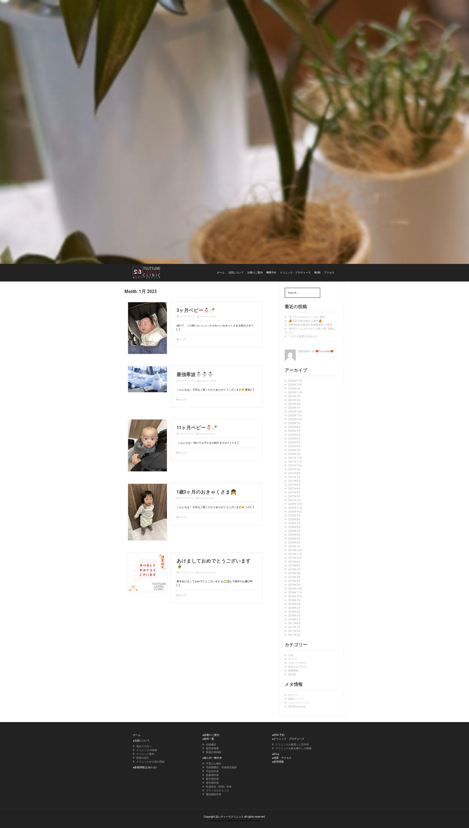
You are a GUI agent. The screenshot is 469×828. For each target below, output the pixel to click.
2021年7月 (294, 477)
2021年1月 (294, 500)
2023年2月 (294, 403)
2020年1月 (294, 546)
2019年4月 (294, 577)
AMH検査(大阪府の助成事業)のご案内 (310, 324)
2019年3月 (294, 580)
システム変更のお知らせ (303, 336)
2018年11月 (295, 592)
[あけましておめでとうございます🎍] (147, 572)
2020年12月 (295, 504)
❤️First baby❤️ (324, 351)
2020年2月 (294, 542)
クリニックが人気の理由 (150, 761)
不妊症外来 (212, 771)
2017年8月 (294, 623)
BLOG (317, 272)
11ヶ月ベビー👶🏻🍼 (197, 427)
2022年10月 (295, 419)
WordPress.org (296, 706)
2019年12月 (295, 550)
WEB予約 (271, 272)
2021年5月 (294, 484)
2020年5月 (294, 530)
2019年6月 (294, 573)
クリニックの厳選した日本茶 (292, 744)
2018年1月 (294, 619)
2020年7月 (294, 523)
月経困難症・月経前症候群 (221, 767)
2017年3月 (294, 631)
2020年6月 (294, 527)
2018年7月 (294, 600)
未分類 (183, 339)
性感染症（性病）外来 (219, 786)
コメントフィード (298, 702)
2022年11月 (295, 415)
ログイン (293, 694)
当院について (236, 272)
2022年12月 (295, 411)
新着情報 (293, 670)
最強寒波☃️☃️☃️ (195, 374)
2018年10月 (295, 596)
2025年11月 (295, 380)
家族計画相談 (213, 752)
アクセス (329, 272)
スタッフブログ (297, 662)
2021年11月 (295, 461)
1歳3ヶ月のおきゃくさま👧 (206, 492)
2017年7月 (294, 627)
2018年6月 (294, 604)
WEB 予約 (279, 734)
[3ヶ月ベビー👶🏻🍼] (147, 327)
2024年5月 (294, 388)
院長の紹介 (142, 757)
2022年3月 (294, 446)
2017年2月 (294, 634)
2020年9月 (294, 515)
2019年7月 (294, 569)
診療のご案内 (255, 272)
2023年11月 (295, 392)
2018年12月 (295, 588)
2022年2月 (294, 450)
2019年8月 (294, 565)
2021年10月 (295, 465)
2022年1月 (294, 453)
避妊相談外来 (213, 794)
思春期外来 (212, 775)
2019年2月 (294, 584)
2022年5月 (294, 438)
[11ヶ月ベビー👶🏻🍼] (147, 445)
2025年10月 (295, 384)
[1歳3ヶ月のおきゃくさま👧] (147, 511)
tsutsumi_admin (208, 316)
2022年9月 (294, 423)
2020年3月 (294, 538)
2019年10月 (295, 557)
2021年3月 (294, 492)
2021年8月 (294, 473)
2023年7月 (294, 396)
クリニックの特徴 (146, 750)
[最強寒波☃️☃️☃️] (147, 379)
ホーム (221, 272)
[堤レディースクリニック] (146, 272)
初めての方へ (144, 746)
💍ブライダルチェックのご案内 (307, 317)
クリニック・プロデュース (295, 272)
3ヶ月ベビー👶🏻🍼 (196, 310)
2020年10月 (295, 511)
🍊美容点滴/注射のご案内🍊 (305, 320)
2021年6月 (294, 480)
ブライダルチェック (217, 790)
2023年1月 (294, 407)
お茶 (290, 655)
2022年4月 (294, 442)
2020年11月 (295, 507)
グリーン (293, 659)
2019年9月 (294, 561)
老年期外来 (212, 782)
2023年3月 (294, 400)
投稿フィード (296, 698)
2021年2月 (294, 496)
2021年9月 (294, 469)
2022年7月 (294, 430)
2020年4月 (294, 534)
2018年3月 (294, 615)
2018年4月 (294, 611)
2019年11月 (295, 554)
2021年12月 (295, 457)
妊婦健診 (211, 744)
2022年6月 (294, 434)
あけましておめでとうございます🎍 (214, 563)
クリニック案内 (145, 753)
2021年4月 (294, 488)
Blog (276, 753)
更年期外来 (212, 778)
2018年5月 (294, 607)
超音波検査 (212, 748)
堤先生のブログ (297, 666)
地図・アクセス (282, 757)
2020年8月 (294, 519)
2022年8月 (294, 427)
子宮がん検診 (213, 763)
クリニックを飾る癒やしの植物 (293, 748)
